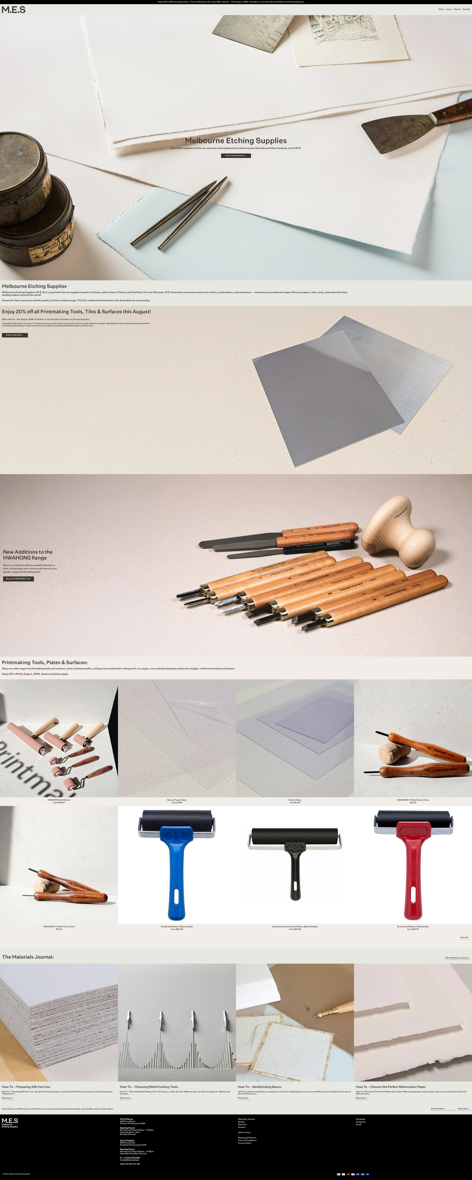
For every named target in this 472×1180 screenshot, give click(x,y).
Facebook (360, 1119)
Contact (241, 1127)
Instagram (361, 1122)
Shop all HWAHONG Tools (18, 579)
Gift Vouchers (244, 1133)
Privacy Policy (244, 1143)
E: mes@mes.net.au (129, 1160)
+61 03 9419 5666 (131, 1158)
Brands (241, 1122)
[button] (457, 9)
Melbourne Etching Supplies (19, 1174)
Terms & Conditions (247, 1141)
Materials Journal (246, 1119)
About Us (242, 1125)
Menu (441, 9)
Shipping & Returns (247, 1138)
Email (358, 1125)
